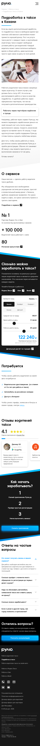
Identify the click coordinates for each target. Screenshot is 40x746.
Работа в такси (14, 9)
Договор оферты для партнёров (12, 702)
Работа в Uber (6, 672)
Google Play (21, 435)
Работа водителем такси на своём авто (15, 663)
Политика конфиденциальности (12, 696)
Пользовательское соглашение (12, 693)
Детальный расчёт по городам (18, 349)
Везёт (29, 290)
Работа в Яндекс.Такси (9, 669)
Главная (4, 9)
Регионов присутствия (10, 247)
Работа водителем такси (10, 656)
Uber (19, 290)
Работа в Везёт (7, 676)
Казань (32, 299)
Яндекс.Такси (7, 290)
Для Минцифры (7, 706)
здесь (22, 405)
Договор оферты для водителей (12, 699)
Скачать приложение (20, 528)
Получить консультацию (20, 638)
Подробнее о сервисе (10, 205)
